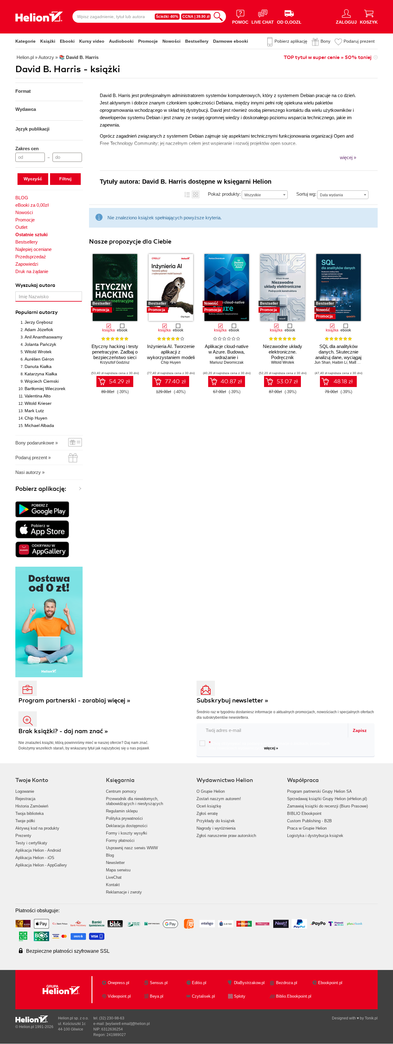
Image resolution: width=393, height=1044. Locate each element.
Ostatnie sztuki (31, 234)
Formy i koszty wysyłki (126, 833)
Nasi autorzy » (30, 472)
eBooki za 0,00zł (32, 205)
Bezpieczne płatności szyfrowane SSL (68, 951)
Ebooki (67, 41)
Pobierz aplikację (290, 41)
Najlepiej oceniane (33, 249)
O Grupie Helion (210, 791)
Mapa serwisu (118, 870)
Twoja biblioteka (29, 813)
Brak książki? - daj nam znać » (63, 731)
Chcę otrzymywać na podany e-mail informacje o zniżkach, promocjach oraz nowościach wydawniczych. (269, 745)
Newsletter (115, 862)
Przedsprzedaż (30, 256)
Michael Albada (39, 425)
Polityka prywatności (124, 818)
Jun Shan (322, 362)
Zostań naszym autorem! (218, 798)
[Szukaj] (218, 16)
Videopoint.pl (119, 996)
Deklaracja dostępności (126, 825)
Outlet (21, 227)
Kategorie (25, 41)
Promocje (148, 41)
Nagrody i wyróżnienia (215, 828)
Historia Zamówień (31, 806)
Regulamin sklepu (122, 811)
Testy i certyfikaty (31, 843)
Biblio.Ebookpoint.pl (293, 996)
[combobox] (265, 194)
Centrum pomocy (121, 791)
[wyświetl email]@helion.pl (128, 1024)
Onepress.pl (118, 982)
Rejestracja (25, 798)
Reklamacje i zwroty (124, 892)
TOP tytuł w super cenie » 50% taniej (328, 57)
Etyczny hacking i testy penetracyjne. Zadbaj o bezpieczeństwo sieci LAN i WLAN (114, 355)
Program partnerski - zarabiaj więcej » (74, 700)
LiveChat (114, 877)
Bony (325, 41)
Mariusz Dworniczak (226, 362)
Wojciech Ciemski (42, 381)
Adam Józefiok (39, 329)
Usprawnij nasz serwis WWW (132, 848)
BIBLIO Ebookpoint (304, 813)
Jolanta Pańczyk (40, 344)
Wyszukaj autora (35, 285)
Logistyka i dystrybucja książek (315, 835)
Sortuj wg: (306, 194)
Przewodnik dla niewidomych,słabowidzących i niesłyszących (134, 801)
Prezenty (23, 835)
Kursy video (91, 41)
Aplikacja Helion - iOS (34, 857)
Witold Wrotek (38, 351)
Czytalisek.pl (203, 996)
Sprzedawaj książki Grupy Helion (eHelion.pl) (327, 798)
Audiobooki (121, 41)
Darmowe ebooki (230, 41)
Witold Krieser (38, 403)
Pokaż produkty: (224, 194)
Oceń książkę (208, 806)
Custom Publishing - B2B (309, 821)
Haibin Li (339, 362)
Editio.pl (199, 982)
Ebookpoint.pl (330, 982)
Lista (187, 194)
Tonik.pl (371, 1018)
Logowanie (24, 791)
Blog (110, 855)
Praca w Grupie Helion (307, 828)
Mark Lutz (34, 410)
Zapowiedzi (26, 264)
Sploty (239, 996)
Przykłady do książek (215, 821)
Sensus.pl (159, 982)
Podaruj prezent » (33, 457)
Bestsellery (196, 41)
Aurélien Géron (39, 359)
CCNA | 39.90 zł (195, 16)
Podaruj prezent (359, 41)
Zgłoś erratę (207, 813)
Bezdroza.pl (286, 982)
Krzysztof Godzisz (115, 362)
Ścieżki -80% (167, 16)
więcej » (271, 748)
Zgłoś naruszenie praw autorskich (226, 835)
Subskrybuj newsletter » (232, 700)
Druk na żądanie (31, 271)
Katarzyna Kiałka (41, 373)
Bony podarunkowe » (36, 442)
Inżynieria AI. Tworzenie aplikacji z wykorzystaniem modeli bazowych (171, 355)
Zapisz (360, 730)
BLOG (21, 197)
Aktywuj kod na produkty (37, 828)
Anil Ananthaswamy (43, 336)
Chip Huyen (36, 418)
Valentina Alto (38, 395)
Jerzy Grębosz (39, 322)
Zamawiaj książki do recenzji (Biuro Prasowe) (327, 806)
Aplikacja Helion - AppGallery (41, 865)
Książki (47, 41)
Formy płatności (120, 840)
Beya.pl (156, 996)
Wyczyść (33, 178)
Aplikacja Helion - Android (38, 850)
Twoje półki (25, 821)
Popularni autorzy (36, 312)
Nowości (171, 41)
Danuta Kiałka (38, 366)
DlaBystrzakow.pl (249, 982)
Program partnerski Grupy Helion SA (319, 791)
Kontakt (113, 884)
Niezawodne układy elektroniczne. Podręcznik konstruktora (282, 355)
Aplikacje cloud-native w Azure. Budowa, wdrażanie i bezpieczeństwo (226, 355)
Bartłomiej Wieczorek (45, 388)
